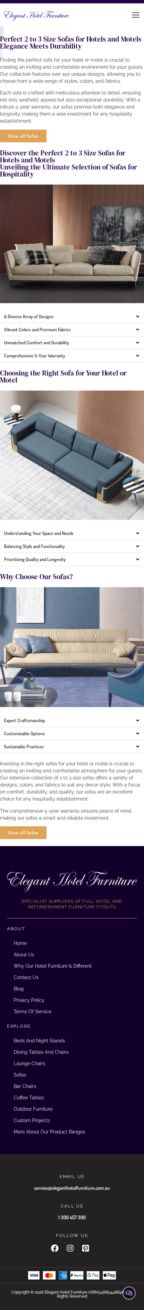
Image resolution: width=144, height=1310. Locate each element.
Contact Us (26, 977)
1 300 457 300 (72, 1217)
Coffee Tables (29, 1097)
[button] (72, 316)
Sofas (20, 1075)
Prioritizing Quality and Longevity (35, 559)
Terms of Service (32, 1011)
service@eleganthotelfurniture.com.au (72, 1188)
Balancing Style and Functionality (34, 546)
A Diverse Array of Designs (29, 316)
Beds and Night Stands (39, 1040)
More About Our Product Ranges (49, 1131)
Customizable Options (24, 733)
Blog (19, 988)
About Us (24, 954)
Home (20, 943)
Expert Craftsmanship (24, 720)
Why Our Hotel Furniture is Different (53, 966)
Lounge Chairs (29, 1063)
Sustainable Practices (24, 746)
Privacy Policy (29, 1000)
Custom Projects (32, 1120)
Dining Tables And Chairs (41, 1052)
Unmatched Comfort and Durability (36, 342)
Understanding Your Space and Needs (39, 533)
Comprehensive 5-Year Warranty (34, 355)
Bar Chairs (25, 1086)
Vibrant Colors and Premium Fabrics (37, 329)
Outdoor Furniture (33, 1109)
